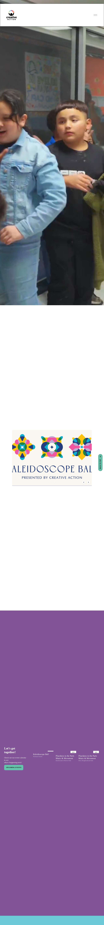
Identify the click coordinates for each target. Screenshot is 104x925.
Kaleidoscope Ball (41, 754)
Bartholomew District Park (63, 760)
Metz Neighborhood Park (86, 760)
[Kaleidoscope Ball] (43, 750)
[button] (49, 482)
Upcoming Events (13, 767)
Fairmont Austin (37, 756)
